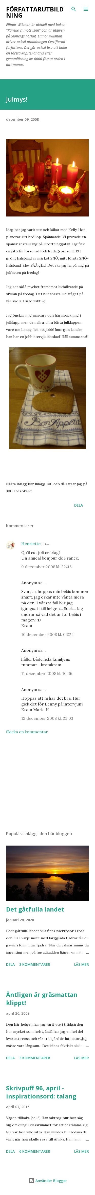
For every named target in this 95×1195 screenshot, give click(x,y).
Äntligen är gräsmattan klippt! (42, 998)
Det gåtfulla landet (35, 909)
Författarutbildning (35, 12)
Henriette (31, 543)
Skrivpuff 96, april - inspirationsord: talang (41, 1092)
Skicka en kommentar (27, 731)
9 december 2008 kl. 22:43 (46, 566)
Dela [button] (78, 505)
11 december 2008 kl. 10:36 (46, 673)
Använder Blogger (50, 1180)
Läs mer (81, 964)
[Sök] (74, 9)
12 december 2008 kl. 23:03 (47, 718)
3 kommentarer (34, 964)
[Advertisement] (47, 782)
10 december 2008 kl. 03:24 (47, 634)
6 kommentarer (34, 1151)
